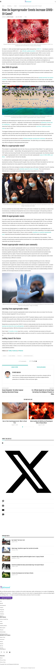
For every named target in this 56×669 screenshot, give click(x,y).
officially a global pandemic (29, 51)
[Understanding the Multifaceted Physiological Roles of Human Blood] (41, 410)
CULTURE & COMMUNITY (6, 599)
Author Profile (15, 367)
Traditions (2, 613)
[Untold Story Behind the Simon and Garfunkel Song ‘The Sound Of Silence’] (6, 567)
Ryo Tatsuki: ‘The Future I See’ (18, 540)
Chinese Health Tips (4, 619)
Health (15, 5)
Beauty (1, 603)
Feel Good (2, 639)
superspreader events (28, 355)
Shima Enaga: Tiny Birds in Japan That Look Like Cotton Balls (25, 548)
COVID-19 (38, 49)
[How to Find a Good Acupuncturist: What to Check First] (14, 410)
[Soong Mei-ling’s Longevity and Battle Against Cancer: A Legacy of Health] (6, 558)
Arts (1, 601)
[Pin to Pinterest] (34, 361)
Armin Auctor (10, 17)
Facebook (14, 350)
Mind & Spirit (2, 627)
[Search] (55, 1)
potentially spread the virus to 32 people (28, 169)
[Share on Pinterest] (3, 501)
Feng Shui (2, 609)
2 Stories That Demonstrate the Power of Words (22, 573)
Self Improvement (3, 634)
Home (3, 5)
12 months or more (12, 331)
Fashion (1, 607)
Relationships (3, 631)
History (1, 641)
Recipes (1, 629)
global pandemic (11, 355)
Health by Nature (3, 625)
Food (1, 621)
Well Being (9, 5)
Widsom (1, 615)
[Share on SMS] (3, 515)
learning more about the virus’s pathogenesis (13, 326)
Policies (2, 655)
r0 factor (19, 355)
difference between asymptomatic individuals (34, 138)
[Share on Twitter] (33, 361)
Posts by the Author (41, 367)
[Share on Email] (3, 510)
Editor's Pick (2, 637)
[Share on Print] (3, 506)
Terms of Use (2, 662)
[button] (4, 415)
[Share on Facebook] (2, 443)
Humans (1, 643)
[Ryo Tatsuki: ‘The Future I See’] (6, 542)
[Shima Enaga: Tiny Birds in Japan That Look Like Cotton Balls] (6, 550)
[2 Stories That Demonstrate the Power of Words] (6, 575)
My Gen (1, 645)
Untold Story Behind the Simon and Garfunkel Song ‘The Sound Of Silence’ (28, 565)
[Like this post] (30, 361)
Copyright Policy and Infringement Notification (9, 664)
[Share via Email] (36, 361)
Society (1, 647)
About (1, 657)
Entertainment (3, 605)
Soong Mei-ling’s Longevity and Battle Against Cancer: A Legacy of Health (28, 556)
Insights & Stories (5, 635)
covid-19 (4, 355)
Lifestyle (2, 611)
